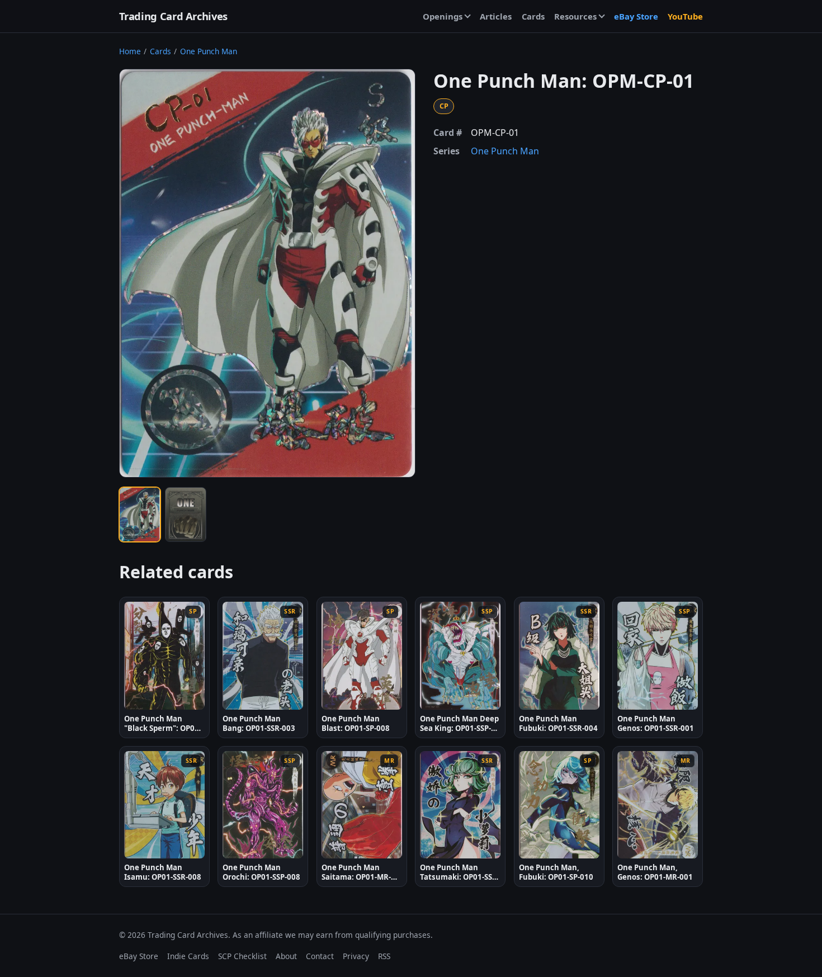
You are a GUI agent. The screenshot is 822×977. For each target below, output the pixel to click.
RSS (384, 956)
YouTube (685, 16)
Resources (575, 16)
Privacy (356, 956)
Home (130, 51)
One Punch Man (208, 51)
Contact (320, 956)
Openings (442, 16)
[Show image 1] (139, 514)
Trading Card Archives (173, 16)
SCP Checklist (242, 956)
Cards (533, 16)
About (286, 956)
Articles (496, 16)
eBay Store (636, 16)
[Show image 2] (185, 514)
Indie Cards (188, 956)
